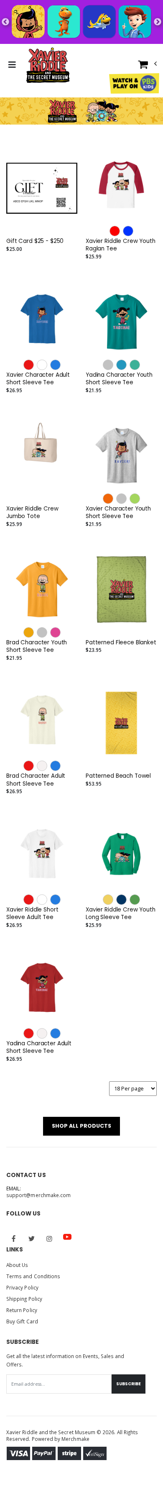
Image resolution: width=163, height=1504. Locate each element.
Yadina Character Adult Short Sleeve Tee (38, 1047)
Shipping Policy (24, 1298)
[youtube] (67, 1236)
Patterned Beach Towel (118, 776)
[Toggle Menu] (12, 65)
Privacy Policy (22, 1287)
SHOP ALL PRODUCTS (81, 1125)
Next (157, 22)
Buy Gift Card (22, 1321)
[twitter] (31, 1238)
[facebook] (13, 1238)
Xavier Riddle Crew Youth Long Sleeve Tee (120, 913)
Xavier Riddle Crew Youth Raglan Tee (120, 245)
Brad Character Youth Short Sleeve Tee (36, 646)
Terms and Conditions (33, 1276)
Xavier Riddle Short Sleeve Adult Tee (32, 913)
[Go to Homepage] (46, 65)
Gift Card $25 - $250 (35, 241)
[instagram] (49, 1238)
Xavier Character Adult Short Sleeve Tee (38, 378)
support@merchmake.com (38, 1195)
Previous (5, 22)
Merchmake (75, 1438)
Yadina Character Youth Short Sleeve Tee (119, 378)
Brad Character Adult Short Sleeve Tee (35, 779)
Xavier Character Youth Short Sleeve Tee (118, 512)
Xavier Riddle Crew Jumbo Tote (32, 512)
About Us (17, 1264)
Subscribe (128, 1384)
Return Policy (21, 1310)
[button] (148, 66)
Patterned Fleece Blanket (121, 642)
